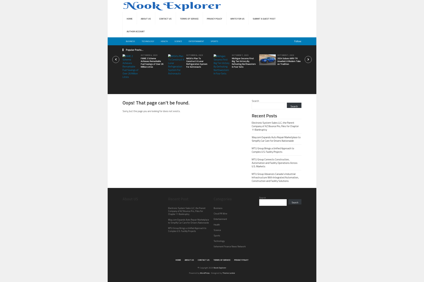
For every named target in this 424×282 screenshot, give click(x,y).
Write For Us (237, 18)
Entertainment (196, 41)
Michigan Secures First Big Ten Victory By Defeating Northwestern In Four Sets (244, 62)
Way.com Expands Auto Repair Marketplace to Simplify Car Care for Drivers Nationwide (276, 139)
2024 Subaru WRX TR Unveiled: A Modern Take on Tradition (289, 61)
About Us (146, 18)
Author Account (136, 31)
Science (178, 41)
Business (130, 41)
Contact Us (165, 18)
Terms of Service (189, 18)
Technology (148, 41)
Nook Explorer (220, 267)
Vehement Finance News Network (230, 246)
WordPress (205, 273)
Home (129, 18)
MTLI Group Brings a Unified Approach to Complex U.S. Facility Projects (273, 150)
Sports (214, 41)
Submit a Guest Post (264, 18)
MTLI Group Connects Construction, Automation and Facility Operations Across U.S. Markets (274, 163)
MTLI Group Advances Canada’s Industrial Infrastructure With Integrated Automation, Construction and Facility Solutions (275, 177)
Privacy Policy (214, 18)
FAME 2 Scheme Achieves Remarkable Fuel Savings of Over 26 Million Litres (152, 62)
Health (164, 41)
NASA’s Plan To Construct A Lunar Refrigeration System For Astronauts (196, 62)
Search (255, 101)
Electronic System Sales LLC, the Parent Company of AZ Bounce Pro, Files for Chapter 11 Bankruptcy (275, 126)
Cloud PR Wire (220, 213)
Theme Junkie (228, 273)
